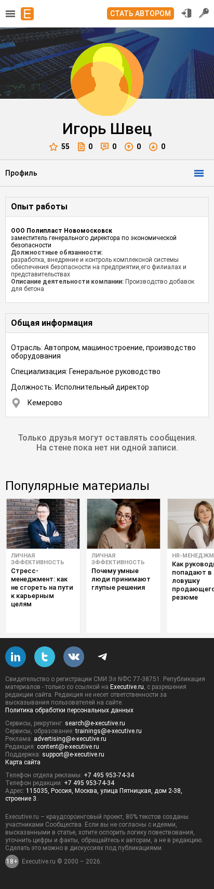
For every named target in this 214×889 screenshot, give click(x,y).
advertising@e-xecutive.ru (70, 738)
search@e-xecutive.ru (95, 723)
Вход (186, 13)
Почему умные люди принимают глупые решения (121, 579)
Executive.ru (127, 687)
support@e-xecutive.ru (73, 754)
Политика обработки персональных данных (69, 710)
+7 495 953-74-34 (109, 775)
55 (65, 146)
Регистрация (204, 13)
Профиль (21, 173)
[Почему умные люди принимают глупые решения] (123, 524)
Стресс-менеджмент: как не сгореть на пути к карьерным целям (42, 587)
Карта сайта (23, 762)
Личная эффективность (37, 559)
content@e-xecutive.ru (68, 746)
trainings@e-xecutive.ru (108, 731)
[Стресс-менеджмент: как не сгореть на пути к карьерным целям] (43, 524)
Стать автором (140, 13)
